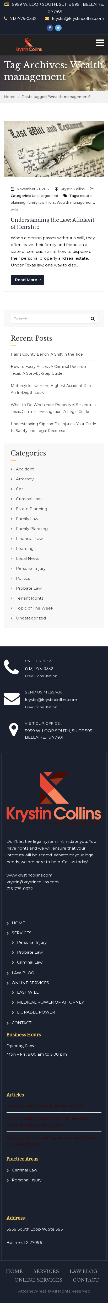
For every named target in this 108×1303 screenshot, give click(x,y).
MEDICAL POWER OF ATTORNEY (50, 1002)
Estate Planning (31, 508)
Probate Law (29, 588)
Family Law (27, 518)
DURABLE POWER (36, 1012)
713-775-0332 (23, 18)
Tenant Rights (29, 598)
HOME (18, 922)
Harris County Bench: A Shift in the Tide (47, 354)
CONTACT (21, 1022)
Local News (27, 558)
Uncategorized (45, 196)
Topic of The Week (34, 608)
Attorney (25, 478)
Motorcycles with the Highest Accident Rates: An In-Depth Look (53, 389)
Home (9, 96)
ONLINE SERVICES (30, 982)
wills (14, 209)
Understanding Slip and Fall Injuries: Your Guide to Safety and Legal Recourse (53, 427)
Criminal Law (28, 498)
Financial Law (29, 538)
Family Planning (32, 528)
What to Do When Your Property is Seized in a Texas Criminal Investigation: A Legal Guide (53, 408)
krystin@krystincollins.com (78, 18)
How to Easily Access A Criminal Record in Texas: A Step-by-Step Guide (49, 370)
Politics (23, 578)
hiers (50, 202)
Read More (26, 279)
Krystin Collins (73, 189)
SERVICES (21, 932)
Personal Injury (31, 568)
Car (19, 488)
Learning (25, 548)
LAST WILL (28, 992)
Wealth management (75, 202)
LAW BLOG (23, 972)
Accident (25, 468)
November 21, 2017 (33, 189)
